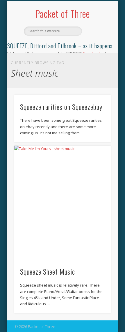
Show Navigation (96, 52)
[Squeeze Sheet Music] (62, 203)
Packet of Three (62, 13)
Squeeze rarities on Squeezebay (61, 106)
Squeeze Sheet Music (47, 271)
